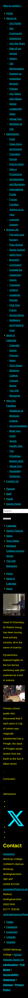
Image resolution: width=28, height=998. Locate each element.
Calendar (11, 525)
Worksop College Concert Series (15, 550)
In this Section (7, 518)
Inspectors (9, 854)
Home (9, 573)
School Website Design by (13, 959)
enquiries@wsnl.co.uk (15, 889)
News (9, 535)
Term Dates (12, 540)
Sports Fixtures (14, 530)
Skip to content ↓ (12, 5)
